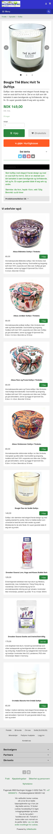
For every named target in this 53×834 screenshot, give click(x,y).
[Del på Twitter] (20, 156)
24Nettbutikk (31, 829)
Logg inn (41, 735)
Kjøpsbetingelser (19, 778)
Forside (4, 17)
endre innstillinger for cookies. (26, 824)
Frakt (7, 778)
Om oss (28, 730)
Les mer (31, 822)
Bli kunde (18, 730)
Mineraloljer (13, 735)
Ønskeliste (40, 133)
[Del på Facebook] (24, 156)
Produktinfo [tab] (10, 166)
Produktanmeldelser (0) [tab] (15, 198)
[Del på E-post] (33, 156)
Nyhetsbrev (27, 783)
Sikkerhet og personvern (39, 778)
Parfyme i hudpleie (28, 735)
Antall (6, 121)
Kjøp (15, 133)
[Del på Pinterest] (29, 156)
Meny (7, 11)
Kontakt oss (26, 740)
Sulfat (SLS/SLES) (40, 730)
